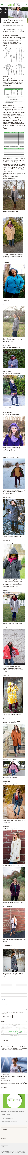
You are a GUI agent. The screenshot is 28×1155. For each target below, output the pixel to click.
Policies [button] (3, 1138)
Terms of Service (21, 1151)
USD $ (3, 1146)
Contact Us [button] (4, 1134)
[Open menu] (3, 4)
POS (10, 1152)
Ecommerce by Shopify (20, 1152)
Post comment (7, 1016)
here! (22, 169)
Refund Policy (5, 1152)
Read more (4, 1052)
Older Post (6, 985)
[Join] (25, 1121)
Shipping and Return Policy (8, 1151)
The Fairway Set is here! (17, 1)
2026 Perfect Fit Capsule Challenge (12, 1043)
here (18, 721)
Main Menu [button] (4, 1129)
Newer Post (21, 985)
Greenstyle (5, 1150)
